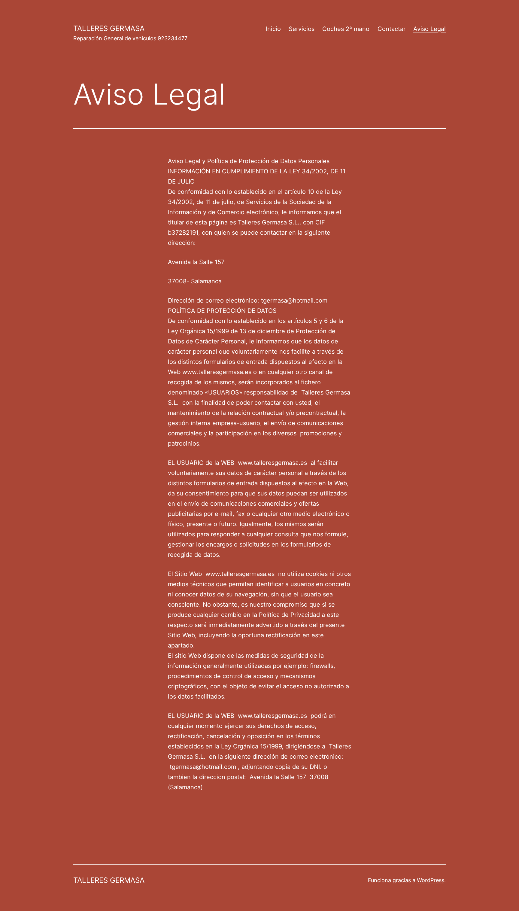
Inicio (273, 28)
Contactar (391, 28)
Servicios (301, 28)
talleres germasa (108, 28)
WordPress (430, 880)
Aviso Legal (429, 28)
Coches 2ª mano (345, 28)
